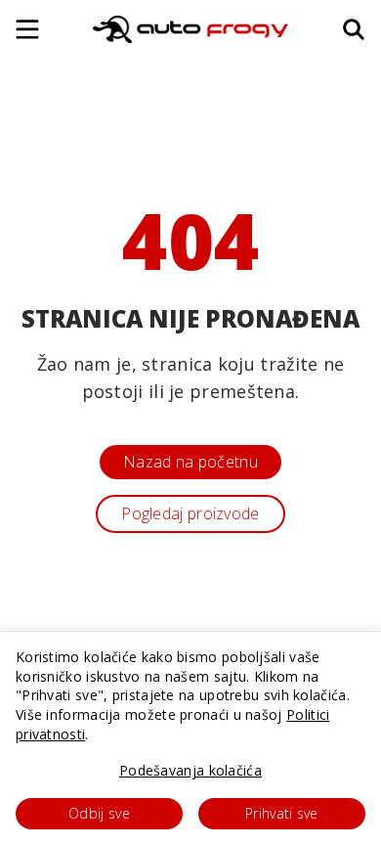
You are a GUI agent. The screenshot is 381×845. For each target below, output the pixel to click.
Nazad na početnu (190, 461)
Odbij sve (99, 813)
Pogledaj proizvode (190, 513)
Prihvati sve (281, 813)
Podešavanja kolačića (190, 770)
